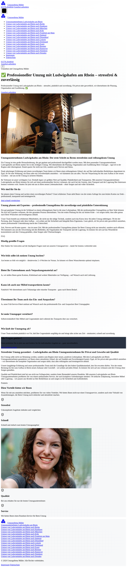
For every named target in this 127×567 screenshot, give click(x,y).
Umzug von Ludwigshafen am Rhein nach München (26, 28)
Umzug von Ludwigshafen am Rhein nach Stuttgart (26, 35)
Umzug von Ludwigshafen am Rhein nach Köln (25, 31)
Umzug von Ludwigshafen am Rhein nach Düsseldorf (27, 37)
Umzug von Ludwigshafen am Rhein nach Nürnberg (26, 51)
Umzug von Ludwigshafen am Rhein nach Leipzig (26, 40)
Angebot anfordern (21, 7)
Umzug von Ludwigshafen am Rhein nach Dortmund (27, 42)
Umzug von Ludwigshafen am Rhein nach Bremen (26, 46)
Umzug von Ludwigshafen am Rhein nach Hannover (27, 48)
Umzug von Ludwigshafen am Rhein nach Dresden (26, 53)
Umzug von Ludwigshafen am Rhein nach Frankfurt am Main (30, 33)
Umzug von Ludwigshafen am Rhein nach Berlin (25, 24)
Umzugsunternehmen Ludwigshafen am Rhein (24, 22)
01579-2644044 (7, 7)
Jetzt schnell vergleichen (10, 200)
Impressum (10, 55)
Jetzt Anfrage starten (9, 347)
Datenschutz (11, 57)
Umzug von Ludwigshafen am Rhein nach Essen (25, 44)
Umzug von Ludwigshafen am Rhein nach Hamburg (26, 26)
